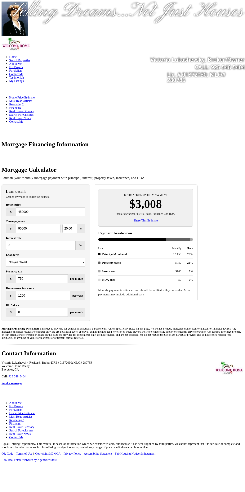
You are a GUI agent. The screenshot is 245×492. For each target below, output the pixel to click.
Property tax (14, 271)
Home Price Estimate (22, 97)
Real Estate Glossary (21, 111)
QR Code (7, 453)
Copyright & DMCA (48, 453)
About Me (15, 402)
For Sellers (15, 409)
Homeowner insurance (20, 288)
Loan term (12, 254)
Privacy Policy (72, 453)
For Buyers (16, 406)
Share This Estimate (146, 220)
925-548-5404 (17, 376)
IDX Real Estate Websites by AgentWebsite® (29, 460)
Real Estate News (20, 118)
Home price (13, 204)
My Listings (16, 81)
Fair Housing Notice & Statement (135, 453)
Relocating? (16, 104)
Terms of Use (24, 453)
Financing (15, 107)
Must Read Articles (20, 100)
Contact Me (16, 74)
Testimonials (16, 77)
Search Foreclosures (21, 114)
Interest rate (14, 237)
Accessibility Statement (98, 453)
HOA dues (12, 305)
